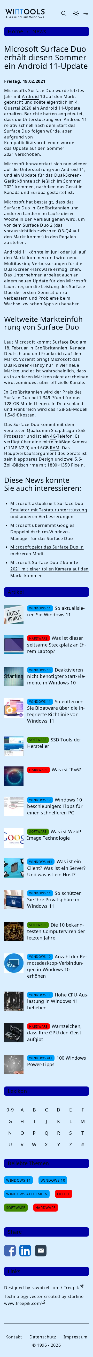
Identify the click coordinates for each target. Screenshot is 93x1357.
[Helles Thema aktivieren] (76, 13)
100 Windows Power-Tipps (56, 1061)
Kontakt (13, 1337)
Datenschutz (42, 1337)
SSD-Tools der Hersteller (54, 743)
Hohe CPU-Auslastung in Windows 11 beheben (58, 1001)
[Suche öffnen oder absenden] (63, 13)
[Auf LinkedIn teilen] (25, 1251)
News (39, 31)
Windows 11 (18, 1180)
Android (30, 96)
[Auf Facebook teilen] (10, 1251)
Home (15, 31)
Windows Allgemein (27, 1193)
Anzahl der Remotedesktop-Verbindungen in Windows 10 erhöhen (57, 966)
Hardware (45, 1207)
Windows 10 (53, 1180)
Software (16, 1207)
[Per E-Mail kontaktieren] (41, 1251)
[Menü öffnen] (86, 13)
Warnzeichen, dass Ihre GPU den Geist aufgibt (54, 1032)
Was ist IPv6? (66, 769)
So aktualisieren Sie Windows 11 (56, 611)
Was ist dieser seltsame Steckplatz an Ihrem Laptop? (56, 644)
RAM (54, 448)
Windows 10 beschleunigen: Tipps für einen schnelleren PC (54, 806)
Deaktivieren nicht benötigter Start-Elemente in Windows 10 (56, 676)
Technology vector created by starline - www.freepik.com (45, 1300)
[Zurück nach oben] (80, 1344)
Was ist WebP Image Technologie (54, 834)
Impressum (76, 1337)
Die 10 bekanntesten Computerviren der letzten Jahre (56, 931)
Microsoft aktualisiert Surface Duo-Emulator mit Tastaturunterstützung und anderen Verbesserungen (48, 510)
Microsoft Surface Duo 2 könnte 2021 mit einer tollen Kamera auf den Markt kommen (49, 569)
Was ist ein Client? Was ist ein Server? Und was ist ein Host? (56, 867)
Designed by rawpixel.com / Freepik (41, 1287)
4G (53, 436)
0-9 (10, 1110)
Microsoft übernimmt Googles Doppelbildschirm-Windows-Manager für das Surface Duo (42, 531)
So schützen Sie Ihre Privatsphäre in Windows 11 (54, 899)
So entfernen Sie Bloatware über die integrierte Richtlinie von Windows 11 (56, 711)
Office (63, 1193)
